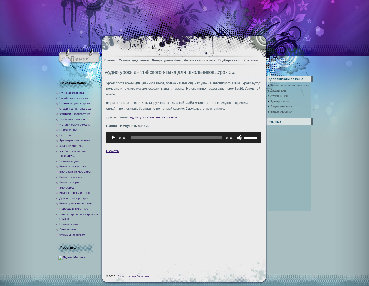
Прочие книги (68, 224)
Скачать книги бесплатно (134, 276)
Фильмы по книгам (72, 234)
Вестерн (65, 135)
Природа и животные (73, 208)
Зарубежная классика (74, 98)
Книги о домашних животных (290, 85)
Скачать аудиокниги (134, 60)
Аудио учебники (281, 106)
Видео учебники (281, 111)
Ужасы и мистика (71, 145)
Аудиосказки (279, 95)
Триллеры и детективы (74, 140)
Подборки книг (229, 60)
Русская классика (71, 92)
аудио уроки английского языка (154, 117)
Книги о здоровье (71, 177)
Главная (110, 60)
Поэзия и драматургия (74, 103)
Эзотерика (66, 187)
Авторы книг (67, 229)
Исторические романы (74, 124)
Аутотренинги (279, 101)
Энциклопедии (69, 161)
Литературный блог (166, 60)
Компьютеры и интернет (76, 192)
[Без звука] (239, 137)
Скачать (112, 151)
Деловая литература (73, 198)
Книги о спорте (69, 182)
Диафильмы (278, 90)
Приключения (68, 129)
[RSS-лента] (257, 45)
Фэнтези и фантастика (74, 113)
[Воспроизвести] (113, 137)
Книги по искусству (72, 166)
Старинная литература (75, 108)
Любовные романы (72, 119)
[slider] (251, 137)
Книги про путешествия (75, 203)
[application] (183, 137)
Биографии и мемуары (75, 171)
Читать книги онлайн (200, 60)
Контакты (251, 60)
